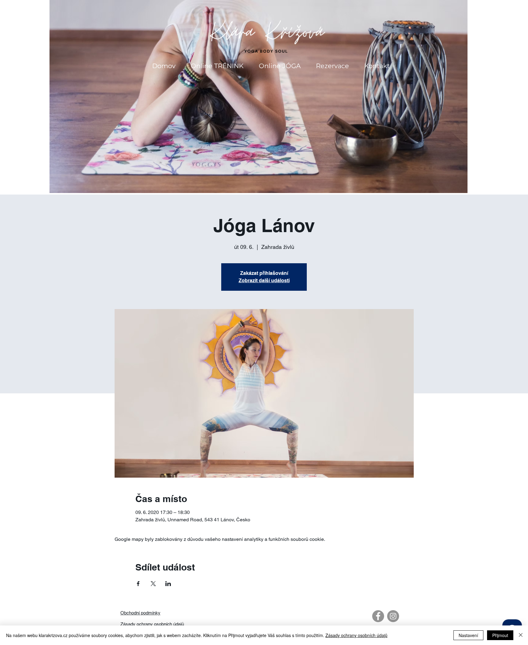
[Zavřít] (520, 635)
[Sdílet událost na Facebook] (138, 583)
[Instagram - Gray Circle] (393, 616)
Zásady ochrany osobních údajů (152, 624)
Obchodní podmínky (140, 612)
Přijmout (500, 635)
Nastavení (468, 635)
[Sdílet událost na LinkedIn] (168, 583)
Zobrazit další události (264, 280)
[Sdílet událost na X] (153, 583)
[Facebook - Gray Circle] (378, 616)
